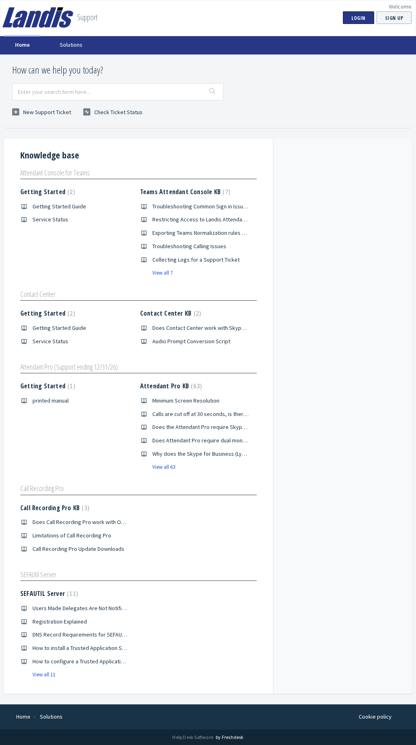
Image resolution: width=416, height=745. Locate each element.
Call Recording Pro (42, 488)
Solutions (71, 44)
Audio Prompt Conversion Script (191, 341)
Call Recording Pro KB (53, 507)
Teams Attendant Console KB (184, 191)
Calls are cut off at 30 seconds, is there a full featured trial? (223, 414)
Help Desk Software (193, 737)
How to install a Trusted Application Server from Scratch (100, 648)
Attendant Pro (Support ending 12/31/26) (69, 367)
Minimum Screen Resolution (185, 400)
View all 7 (162, 272)
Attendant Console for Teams (55, 173)
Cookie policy (375, 716)
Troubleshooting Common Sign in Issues (200, 206)
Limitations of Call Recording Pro (71, 535)
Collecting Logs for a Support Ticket (196, 259)
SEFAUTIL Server (48, 593)
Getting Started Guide (59, 206)
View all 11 (43, 674)
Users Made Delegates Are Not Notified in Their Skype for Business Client (121, 608)
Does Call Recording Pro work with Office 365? (88, 522)
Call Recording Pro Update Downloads (78, 548)
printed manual (50, 400)
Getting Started (46, 191)
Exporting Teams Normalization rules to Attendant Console (223, 232)
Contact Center (38, 294)
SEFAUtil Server (38, 574)
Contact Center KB (169, 313)
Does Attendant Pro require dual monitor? (203, 440)
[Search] (212, 92)
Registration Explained (59, 621)
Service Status (50, 219)
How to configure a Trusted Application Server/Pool (95, 661)
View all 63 (163, 466)
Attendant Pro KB (170, 385)
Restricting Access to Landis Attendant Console (210, 219)
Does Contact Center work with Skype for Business (214, 327)
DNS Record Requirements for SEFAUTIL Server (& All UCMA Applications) (120, 634)
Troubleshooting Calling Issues (189, 246)
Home (22, 44)
